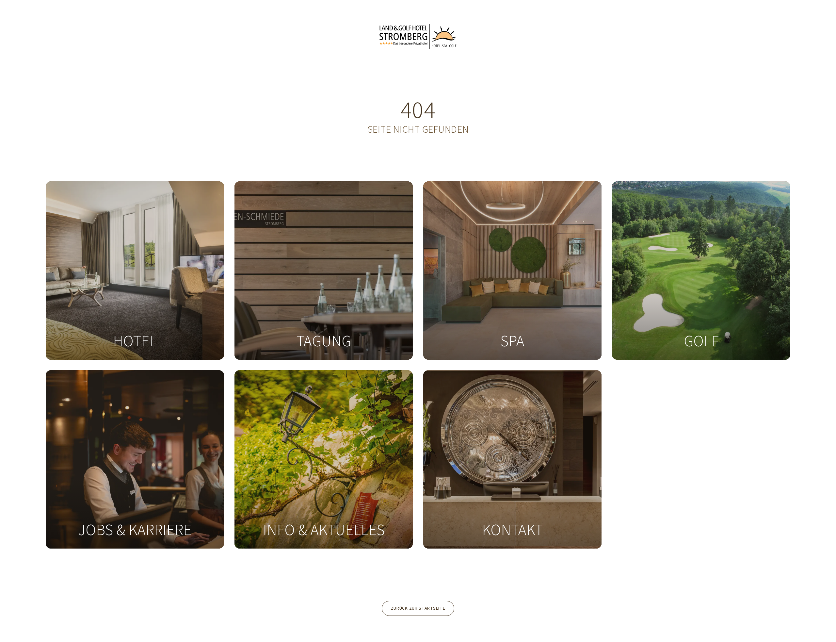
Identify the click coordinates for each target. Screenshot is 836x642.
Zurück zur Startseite (418, 608)
